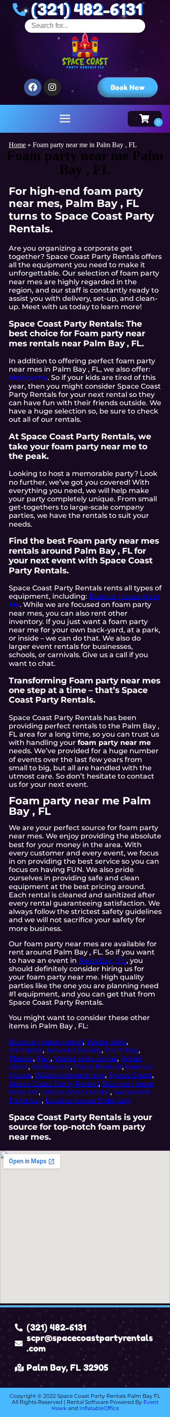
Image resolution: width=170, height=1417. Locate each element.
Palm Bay (122, 1050)
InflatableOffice (99, 1408)
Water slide (106, 1042)
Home (17, 144)
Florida (21, 1058)
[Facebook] (32, 87)
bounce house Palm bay (88, 1100)
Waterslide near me (70, 1075)
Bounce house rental (46, 1042)
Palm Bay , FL (102, 960)
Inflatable (26, 1050)
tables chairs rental (76, 1092)
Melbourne (28, 377)
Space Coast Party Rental (54, 1083)
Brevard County (74, 1050)
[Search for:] (85, 25)
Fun (44, 1058)
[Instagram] (52, 87)
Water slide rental (85, 1058)
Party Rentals (98, 1066)
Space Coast (130, 1075)
